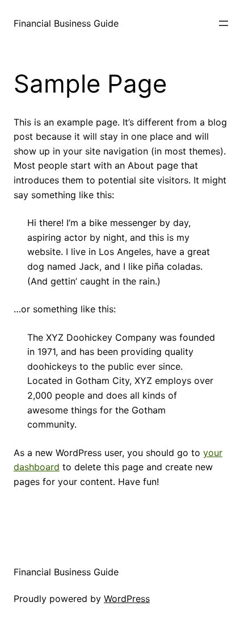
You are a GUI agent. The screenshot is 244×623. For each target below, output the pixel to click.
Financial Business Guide (66, 23)
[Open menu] (223, 23)
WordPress (127, 598)
